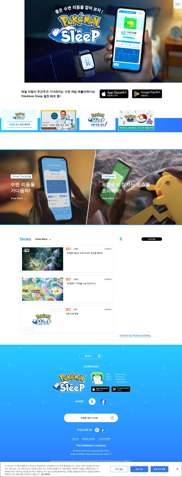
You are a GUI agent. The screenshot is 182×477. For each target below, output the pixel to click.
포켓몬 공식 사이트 (89, 417)
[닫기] (177, 469)
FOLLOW (151, 239)
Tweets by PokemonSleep (135, 335)
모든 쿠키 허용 (159, 469)
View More (41, 239)
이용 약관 (75, 438)
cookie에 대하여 (104, 438)
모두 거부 (139, 469)
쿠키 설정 (119, 469)
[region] (91, 469)
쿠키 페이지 (45, 474)
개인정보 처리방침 (88, 438)
